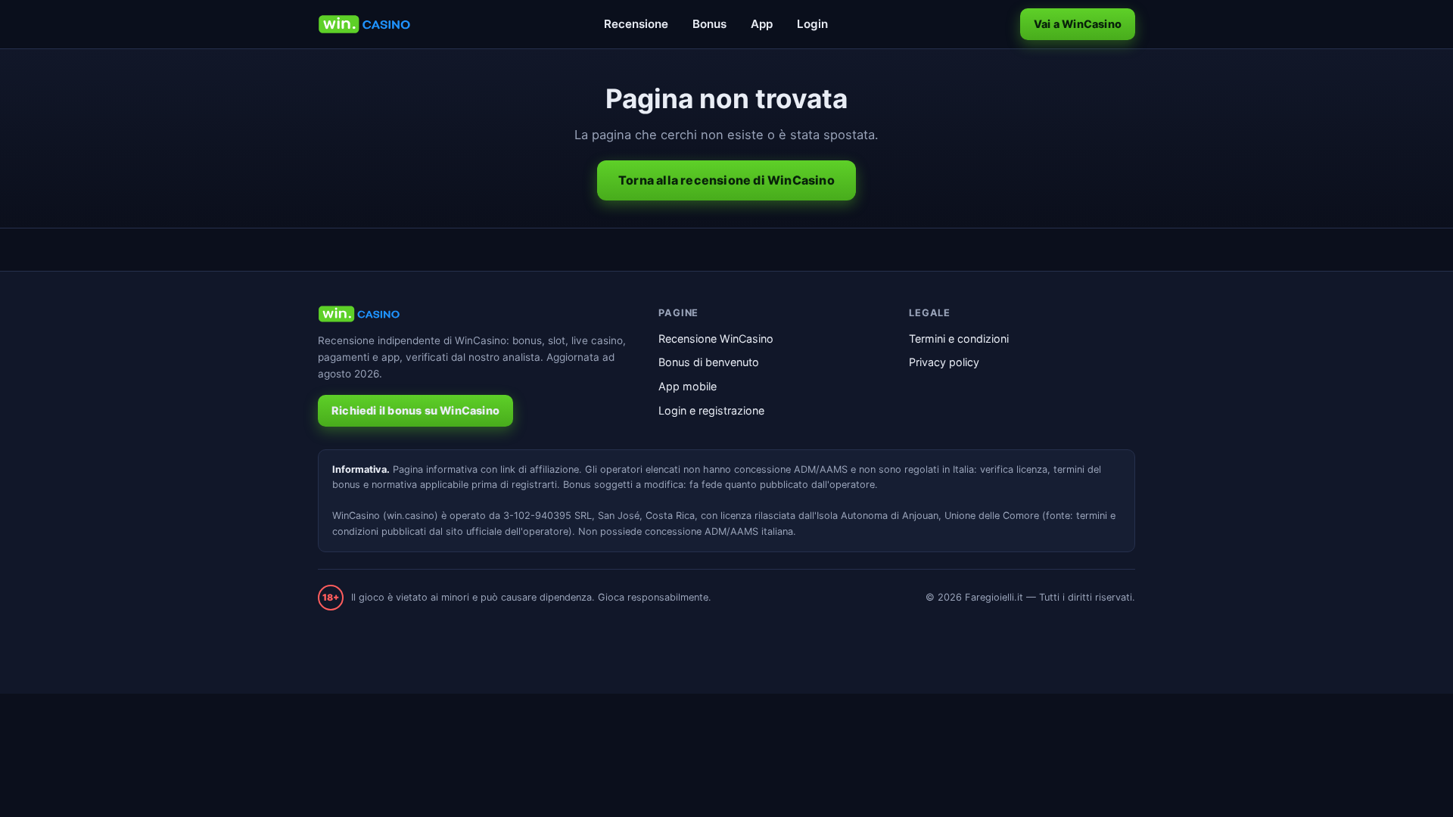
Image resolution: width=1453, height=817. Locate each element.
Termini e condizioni (959, 338)
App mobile (687, 386)
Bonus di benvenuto (708, 362)
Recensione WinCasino (715, 338)
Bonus (709, 24)
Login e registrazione (711, 410)
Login (812, 24)
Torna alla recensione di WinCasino (726, 180)
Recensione (636, 24)
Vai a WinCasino (1078, 23)
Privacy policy (944, 362)
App (762, 24)
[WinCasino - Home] (364, 24)
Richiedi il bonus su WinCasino (415, 410)
